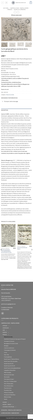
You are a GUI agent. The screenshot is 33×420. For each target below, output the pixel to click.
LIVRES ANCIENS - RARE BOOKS (10, 413)
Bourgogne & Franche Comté (11, 343)
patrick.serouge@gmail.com (8, 304)
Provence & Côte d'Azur (9, 394)
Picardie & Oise (7, 390)
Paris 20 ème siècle (8, 385)
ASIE (4, 330)
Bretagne (6, 345)
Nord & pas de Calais (9, 374)
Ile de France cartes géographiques (12, 368)
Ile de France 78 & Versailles (10, 361)
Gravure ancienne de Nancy (22, 248)
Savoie (5, 399)
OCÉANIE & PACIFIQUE (8, 406)
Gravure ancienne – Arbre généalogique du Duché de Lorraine (6, 251)
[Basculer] (2, 101)
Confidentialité (5, 309)
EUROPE (5, 332)
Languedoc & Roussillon (9, 370)
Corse (5, 352)
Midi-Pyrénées (7, 372)
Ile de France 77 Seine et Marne (11, 359)
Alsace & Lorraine (20, 9)
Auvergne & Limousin (9, 341)
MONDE (5, 402)
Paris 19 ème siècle (8, 383)
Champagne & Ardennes (10, 350)
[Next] (29, 29)
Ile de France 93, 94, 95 (9, 365)
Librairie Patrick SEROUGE (8, 289)
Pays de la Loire (7, 388)
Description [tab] (4, 110)
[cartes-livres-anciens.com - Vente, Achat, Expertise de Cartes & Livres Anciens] (18, 2)
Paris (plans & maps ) (9, 379)
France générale (8, 357)
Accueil (5, 8)
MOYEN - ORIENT (7, 404)
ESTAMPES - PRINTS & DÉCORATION (11, 410)
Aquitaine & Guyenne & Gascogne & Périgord (14, 339)
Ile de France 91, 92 (8, 363)
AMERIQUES (6, 328)
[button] (2, 2)
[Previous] (3, 29)
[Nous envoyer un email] (2, 313)
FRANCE (9, 9)
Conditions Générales (7, 307)
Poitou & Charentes (8, 392)
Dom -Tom (6, 354)
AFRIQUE (5, 325)
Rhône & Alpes (7, 397)
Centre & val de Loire (9, 348)
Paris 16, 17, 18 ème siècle (10, 381)
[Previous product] (18, 12)
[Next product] (15, 12)
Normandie (7, 377)
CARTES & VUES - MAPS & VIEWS (19, 8)
